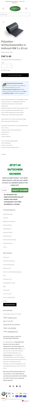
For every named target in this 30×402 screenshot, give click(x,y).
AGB (4, 275)
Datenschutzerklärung (9, 261)
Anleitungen (6, 290)
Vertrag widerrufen (10, 304)
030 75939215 (12, 328)
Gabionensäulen (7, 225)
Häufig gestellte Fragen (9, 283)
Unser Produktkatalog (9, 297)
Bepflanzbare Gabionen (9, 221)
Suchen (5, 301)
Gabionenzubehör (8, 232)
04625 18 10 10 (12, 318)
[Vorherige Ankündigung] (3, 2)
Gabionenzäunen (7, 355)
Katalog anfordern (8, 243)
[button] (3, 8)
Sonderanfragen (7, 293)
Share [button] (4, 154)
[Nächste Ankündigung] (27, 2)
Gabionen (5, 218)
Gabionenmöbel (7, 236)
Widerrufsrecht (7, 268)
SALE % (5, 247)
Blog (4, 286)
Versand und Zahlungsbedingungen (12, 272)
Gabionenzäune (7, 228)
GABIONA (11, 399)
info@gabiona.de (13, 331)
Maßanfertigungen (8, 214)
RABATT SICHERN (20, 190)
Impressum (6, 257)
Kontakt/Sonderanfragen (9, 239)
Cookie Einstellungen (8, 264)
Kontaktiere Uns (7, 279)
